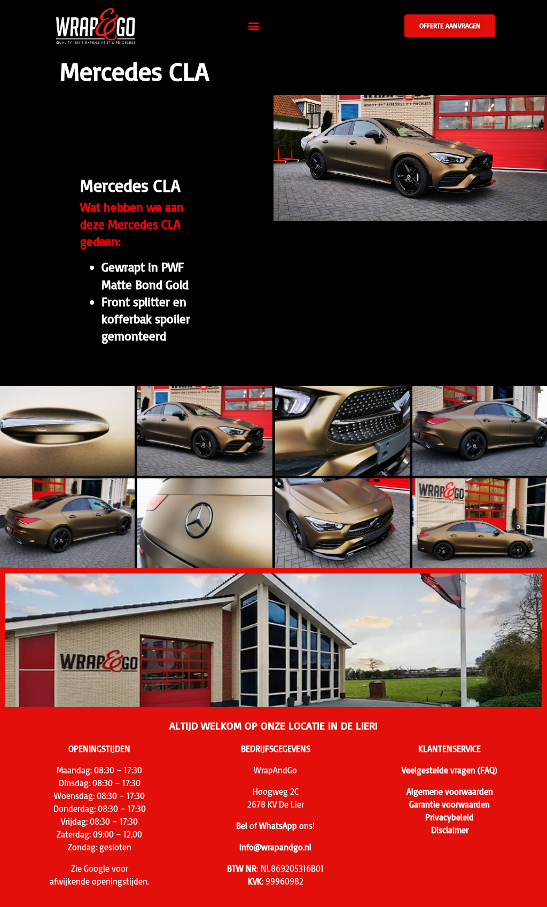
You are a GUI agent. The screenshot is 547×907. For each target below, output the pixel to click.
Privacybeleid (449, 817)
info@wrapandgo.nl (275, 847)
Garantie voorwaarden (449, 804)
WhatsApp (278, 825)
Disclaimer (449, 830)
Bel (241, 825)
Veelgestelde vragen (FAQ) (449, 770)
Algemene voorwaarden (450, 791)
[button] (254, 26)
